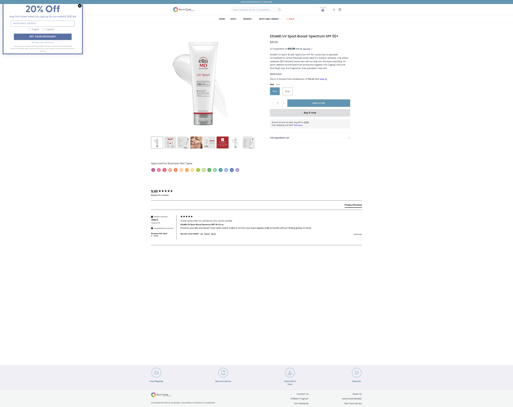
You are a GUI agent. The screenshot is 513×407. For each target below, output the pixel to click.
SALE (291, 19)
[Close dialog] (80, 6)
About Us (357, 394)
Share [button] (213, 234)
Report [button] (207, 234)
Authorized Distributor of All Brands (256, 2)
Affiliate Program (299, 398)
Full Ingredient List (279, 137)
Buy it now (310, 112)
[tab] (353, 206)
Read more (276, 73)
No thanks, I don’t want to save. (43, 42)
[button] (310, 48)
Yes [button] (201, 234)
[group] (165, 191)
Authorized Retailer (352, 398)
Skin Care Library (353, 403)
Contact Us (302, 394)
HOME (222, 19)
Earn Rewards (301, 403)
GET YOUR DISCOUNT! (42, 37)
